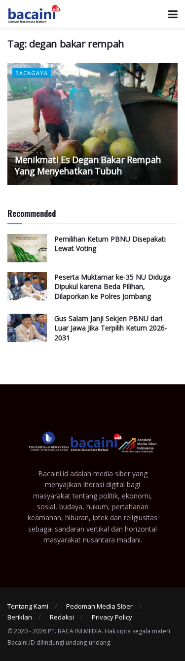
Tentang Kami (27, 606)
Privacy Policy (112, 617)
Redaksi (62, 617)
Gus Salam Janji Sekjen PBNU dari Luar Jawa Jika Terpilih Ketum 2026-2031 (110, 328)
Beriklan (19, 617)
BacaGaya (31, 73)
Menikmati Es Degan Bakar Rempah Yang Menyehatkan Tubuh (88, 165)
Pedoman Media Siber (99, 606)
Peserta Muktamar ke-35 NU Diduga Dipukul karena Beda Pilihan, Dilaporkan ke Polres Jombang (112, 286)
